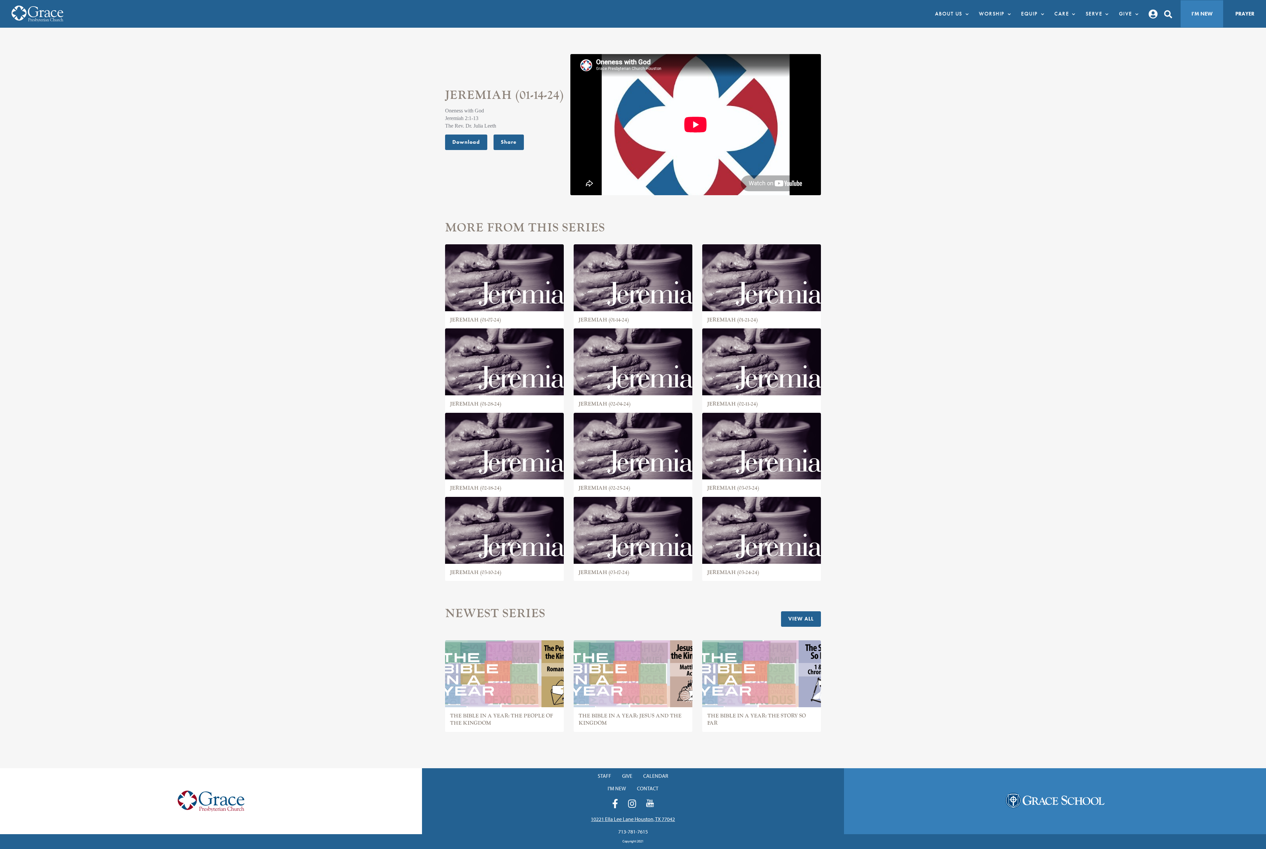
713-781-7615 (633, 831)
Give (627, 776)
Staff (604, 776)
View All (801, 618)
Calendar (655, 776)
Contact (647, 788)
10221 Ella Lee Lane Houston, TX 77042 (633, 819)
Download (466, 141)
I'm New (1202, 13)
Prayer (1244, 13)
